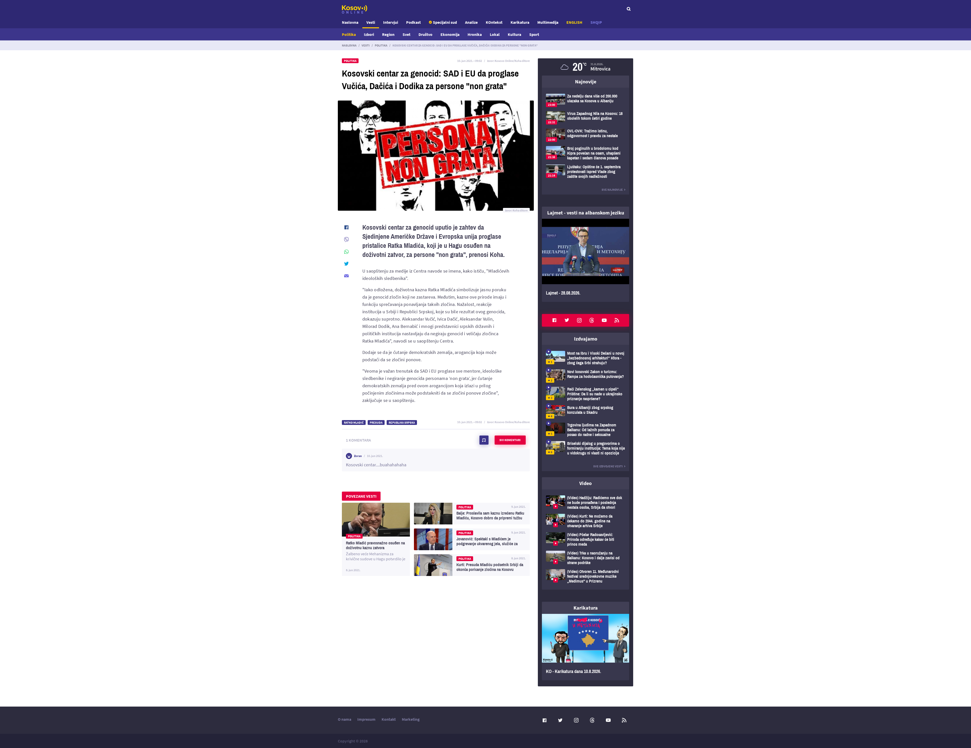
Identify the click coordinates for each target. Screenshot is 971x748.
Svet (406, 34)
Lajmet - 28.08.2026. (585, 260)
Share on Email (346, 275)
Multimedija (547, 22)
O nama (344, 719)
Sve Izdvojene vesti (608, 466)
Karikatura (520, 22)
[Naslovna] (354, 9)
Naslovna (350, 22)
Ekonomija (449, 34)
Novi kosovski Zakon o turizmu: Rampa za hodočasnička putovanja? (585, 376)
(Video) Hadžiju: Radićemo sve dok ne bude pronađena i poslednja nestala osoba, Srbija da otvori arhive (585, 502)
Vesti (370, 22)
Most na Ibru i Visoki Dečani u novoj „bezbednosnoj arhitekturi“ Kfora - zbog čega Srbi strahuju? (585, 358)
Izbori (369, 34)
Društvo (425, 34)
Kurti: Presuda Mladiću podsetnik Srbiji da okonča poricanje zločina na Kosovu (472, 565)
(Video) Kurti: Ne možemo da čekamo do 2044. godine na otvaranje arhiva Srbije (585, 521)
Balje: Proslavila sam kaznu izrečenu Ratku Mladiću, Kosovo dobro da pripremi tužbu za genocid (472, 513)
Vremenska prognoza (585, 67)
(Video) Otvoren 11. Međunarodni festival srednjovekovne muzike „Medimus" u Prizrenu (585, 576)
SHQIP (596, 22)
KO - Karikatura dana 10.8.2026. (585, 647)
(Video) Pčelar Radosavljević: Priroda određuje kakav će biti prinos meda (585, 539)
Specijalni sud (445, 22)
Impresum (366, 719)
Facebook (554, 320)
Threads (591, 320)
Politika (349, 34)
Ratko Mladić (354, 422)
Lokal (495, 34)
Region (388, 34)
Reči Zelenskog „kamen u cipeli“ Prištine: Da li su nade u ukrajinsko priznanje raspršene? (585, 394)
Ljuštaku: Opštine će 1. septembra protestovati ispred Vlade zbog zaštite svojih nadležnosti (585, 171)
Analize (471, 22)
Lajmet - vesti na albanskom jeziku (585, 212)
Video (585, 483)
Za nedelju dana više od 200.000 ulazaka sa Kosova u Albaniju (585, 100)
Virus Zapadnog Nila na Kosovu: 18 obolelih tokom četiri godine (585, 118)
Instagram (579, 320)
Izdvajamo (585, 338)
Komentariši (484, 440)
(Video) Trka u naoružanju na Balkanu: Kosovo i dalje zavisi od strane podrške (585, 558)
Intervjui (390, 22)
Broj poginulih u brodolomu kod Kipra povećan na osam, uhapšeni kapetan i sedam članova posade (585, 153)
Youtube (604, 320)
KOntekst (494, 22)
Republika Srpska (402, 422)
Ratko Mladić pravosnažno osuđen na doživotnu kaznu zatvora (376, 539)
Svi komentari (510, 440)
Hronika (475, 34)
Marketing (411, 719)
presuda (376, 422)
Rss (616, 320)
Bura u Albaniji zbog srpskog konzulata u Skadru (585, 412)
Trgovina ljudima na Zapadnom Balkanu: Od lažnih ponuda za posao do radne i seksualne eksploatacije (585, 430)
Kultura (514, 34)
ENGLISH (574, 22)
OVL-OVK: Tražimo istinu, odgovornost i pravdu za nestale (585, 135)
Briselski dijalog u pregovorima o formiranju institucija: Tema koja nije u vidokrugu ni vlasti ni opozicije (585, 448)
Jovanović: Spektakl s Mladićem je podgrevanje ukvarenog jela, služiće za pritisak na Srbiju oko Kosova (472, 539)
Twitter (567, 320)
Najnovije (585, 81)
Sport (534, 34)
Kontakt (389, 719)
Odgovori (516, 461)
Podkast (413, 22)
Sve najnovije (612, 189)
